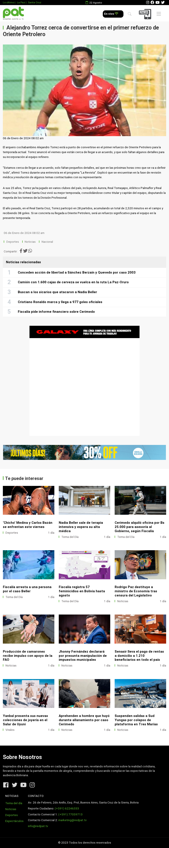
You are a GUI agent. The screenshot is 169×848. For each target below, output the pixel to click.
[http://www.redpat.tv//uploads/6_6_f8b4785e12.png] (84, 629)
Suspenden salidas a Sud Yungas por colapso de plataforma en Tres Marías (136, 720)
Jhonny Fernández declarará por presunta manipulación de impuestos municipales (83, 656)
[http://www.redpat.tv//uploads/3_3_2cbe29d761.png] (140, 693)
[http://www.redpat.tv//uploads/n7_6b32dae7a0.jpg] (84, 500)
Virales (10, 729)
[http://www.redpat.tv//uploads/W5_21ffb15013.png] (84, 693)
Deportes (12, 241)
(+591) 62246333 (67, 808)
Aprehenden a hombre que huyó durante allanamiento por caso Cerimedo (84, 720)
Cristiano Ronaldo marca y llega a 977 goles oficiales (60, 302)
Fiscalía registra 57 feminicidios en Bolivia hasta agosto (82, 591)
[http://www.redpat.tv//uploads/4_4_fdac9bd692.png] (28, 693)
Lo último (8, 2)
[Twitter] (163, 2)
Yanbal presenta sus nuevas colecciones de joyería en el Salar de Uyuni (25, 720)
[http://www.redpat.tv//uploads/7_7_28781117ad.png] (28, 629)
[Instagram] (147, 2)
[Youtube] (158, 2)
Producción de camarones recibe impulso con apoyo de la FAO (27, 656)
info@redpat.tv (38, 826)
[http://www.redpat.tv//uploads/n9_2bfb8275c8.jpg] (28, 500)
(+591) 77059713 (70, 814)
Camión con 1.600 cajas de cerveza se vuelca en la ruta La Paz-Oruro (73, 282)
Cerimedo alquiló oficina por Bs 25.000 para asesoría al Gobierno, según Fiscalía (139, 527)
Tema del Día (70, 537)
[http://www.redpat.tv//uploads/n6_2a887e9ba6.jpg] (140, 500)
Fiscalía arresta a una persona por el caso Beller (27, 589)
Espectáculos (14, 821)
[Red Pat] (13, 13)
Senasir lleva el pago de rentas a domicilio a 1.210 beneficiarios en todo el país (139, 656)
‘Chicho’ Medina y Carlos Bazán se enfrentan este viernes (27, 525)
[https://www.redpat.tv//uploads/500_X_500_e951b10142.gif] (84, 381)
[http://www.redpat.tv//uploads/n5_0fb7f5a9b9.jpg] (28, 564)
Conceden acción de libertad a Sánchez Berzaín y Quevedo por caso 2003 (77, 272)
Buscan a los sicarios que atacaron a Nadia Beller (57, 292)
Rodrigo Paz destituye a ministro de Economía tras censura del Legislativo (136, 591)
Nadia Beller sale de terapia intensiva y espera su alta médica (81, 527)
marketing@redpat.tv (72, 820)
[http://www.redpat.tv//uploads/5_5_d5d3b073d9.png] (140, 629)
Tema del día (13, 803)
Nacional (48, 241)
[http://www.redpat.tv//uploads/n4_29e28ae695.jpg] (84, 564)
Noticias (30, 241)
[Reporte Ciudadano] (146, 14)
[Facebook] (152, 2)
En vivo (109, 13)
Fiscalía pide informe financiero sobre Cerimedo (56, 312)
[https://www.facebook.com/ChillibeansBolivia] (84, 452)
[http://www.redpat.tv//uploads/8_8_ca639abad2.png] (140, 564)
